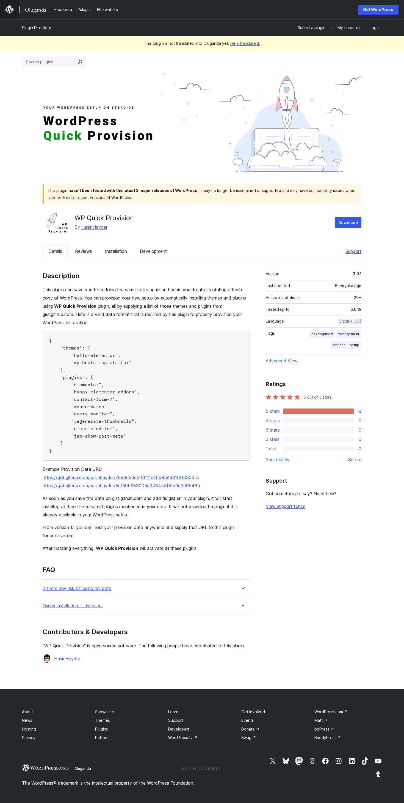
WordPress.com (331, 711)
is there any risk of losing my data (77, 588)
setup (354, 345)
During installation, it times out (73, 605)
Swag (248, 737)
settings (338, 345)
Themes (102, 720)
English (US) (350, 321)
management (348, 334)
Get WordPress (378, 9)
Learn (173, 711)
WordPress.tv (182, 737)
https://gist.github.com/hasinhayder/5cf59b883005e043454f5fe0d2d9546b (121, 485)
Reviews (83, 251)
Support (353, 251)
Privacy (28, 737)
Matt (320, 720)
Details (55, 251)
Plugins (101, 729)
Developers (179, 729)
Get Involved (253, 711)
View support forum (285, 506)
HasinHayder (94, 227)
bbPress (324, 729)
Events (247, 720)
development (322, 334)
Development (153, 251)
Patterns (102, 737)
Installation (116, 251)
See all (354, 459)
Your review (277, 459)
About (27, 711)
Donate (250, 729)
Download (348, 222)
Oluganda (82, 768)
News (27, 720)
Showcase (104, 711)
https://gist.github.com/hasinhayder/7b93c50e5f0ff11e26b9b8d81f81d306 (118, 477)
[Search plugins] (80, 61)
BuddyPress (327, 737)
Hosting (29, 729)
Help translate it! (245, 43)
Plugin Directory (36, 27)
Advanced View (282, 360)
